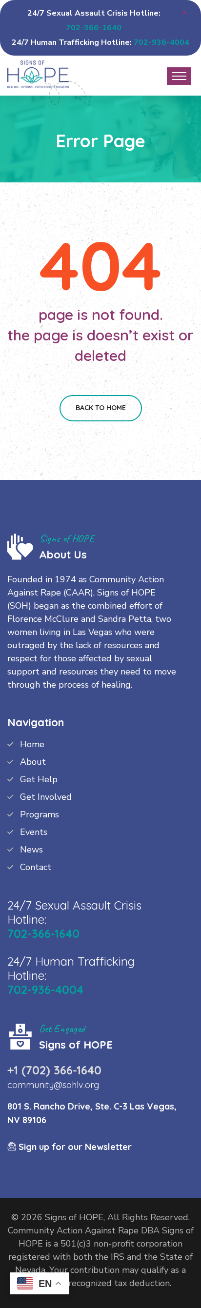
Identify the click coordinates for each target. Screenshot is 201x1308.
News (31, 849)
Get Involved (46, 797)
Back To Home (101, 407)
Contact (35, 867)
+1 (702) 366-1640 (54, 1070)
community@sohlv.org (53, 1084)
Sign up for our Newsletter (74, 1146)
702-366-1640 (93, 27)
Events (33, 832)
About (33, 762)
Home (32, 744)
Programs (39, 814)
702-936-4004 (161, 42)
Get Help (39, 779)
